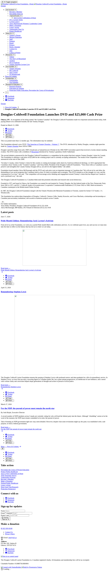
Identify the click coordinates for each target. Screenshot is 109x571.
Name (3, 511)
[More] (7, 92)
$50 (7, 528)
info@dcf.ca (12, 538)
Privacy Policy (10, 534)
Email (6, 513)
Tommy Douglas (12, 146)
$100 (10, 528)
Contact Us (9, 532)
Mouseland (35, 152)
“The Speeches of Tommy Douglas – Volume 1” (43, 144)
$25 (4, 528)
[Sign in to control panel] (9, 556)
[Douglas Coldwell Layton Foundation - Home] (34, 4)
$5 (2, 528)
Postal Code (5, 515)
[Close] (2, 449)
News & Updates (11, 107)
